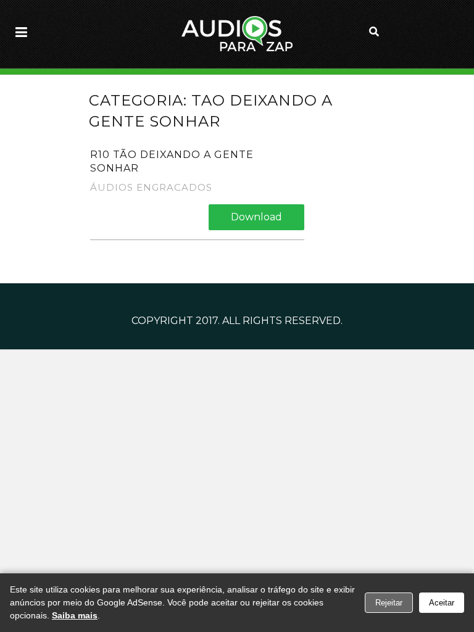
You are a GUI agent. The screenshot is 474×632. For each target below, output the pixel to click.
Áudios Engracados (151, 187)
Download (256, 217)
